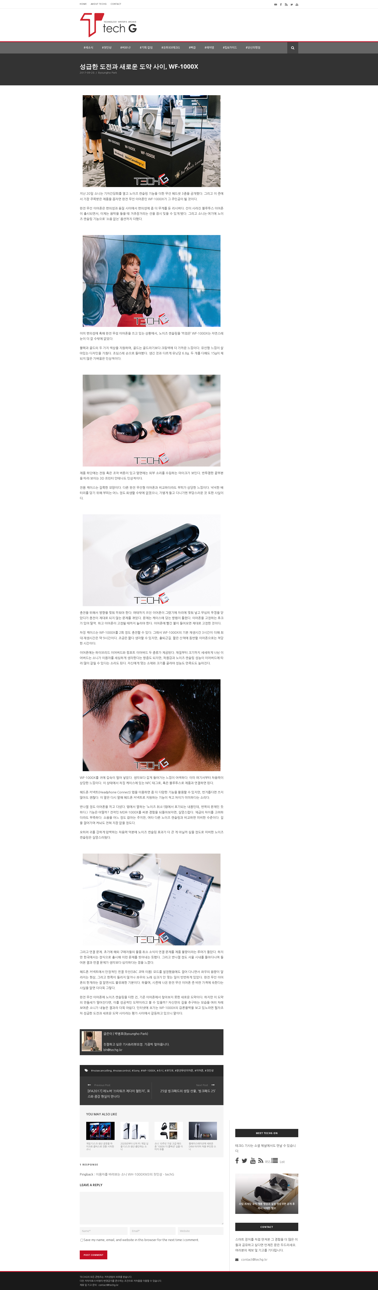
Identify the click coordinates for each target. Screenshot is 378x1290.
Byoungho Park (107, 72)
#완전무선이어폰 (184, 1070)
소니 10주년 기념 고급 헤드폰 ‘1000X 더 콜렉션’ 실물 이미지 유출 (169, 1146)
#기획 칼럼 (146, 47)
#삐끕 (192, 47)
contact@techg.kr (254, 1259)
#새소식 (88, 47)
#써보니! (125, 47)
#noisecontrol (121, 1070)
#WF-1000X (148, 1070)
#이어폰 (199, 1070)
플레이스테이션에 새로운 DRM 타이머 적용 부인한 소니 (202, 1146)
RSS (268, 1161)
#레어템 (209, 47)
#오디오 (169, 1070)
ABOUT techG (99, 4)
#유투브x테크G (170, 47)
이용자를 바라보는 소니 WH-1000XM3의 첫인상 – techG (135, 1174)
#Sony (135, 1070)
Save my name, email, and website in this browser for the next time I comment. (141, 1239)
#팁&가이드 (230, 47)
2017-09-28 (87, 72)
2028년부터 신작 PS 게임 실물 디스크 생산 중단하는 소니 (134, 1146)
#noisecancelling (101, 1070)
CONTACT (116, 4)
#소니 (160, 1070)
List (282, 1161)
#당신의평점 (253, 47)
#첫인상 (106, 47)
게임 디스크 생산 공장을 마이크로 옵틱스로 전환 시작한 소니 (100, 1146)
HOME (83, 4)
